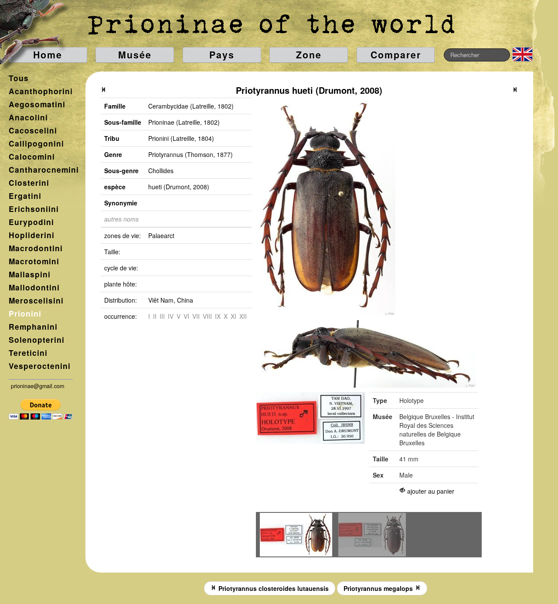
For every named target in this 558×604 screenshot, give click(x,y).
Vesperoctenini (40, 366)
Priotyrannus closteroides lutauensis (273, 588)
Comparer (396, 54)
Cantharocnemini (44, 169)
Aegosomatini (37, 104)
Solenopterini (37, 339)
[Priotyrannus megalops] (515, 90)
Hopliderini (31, 235)
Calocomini (32, 156)
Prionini (25, 313)
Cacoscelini (33, 130)
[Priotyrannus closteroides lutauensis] (104, 90)
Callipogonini (36, 143)
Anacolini (28, 117)
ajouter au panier (430, 491)
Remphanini (33, 326)
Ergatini (25, 196)
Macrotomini (34, 261)
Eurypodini (31, 222)
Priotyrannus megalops (379, 588)
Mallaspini (30, 274)
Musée (135, 54)
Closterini (29, 182)
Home (47, 54)
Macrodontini (36, 248)
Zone (309, 54)
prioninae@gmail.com (37, 386)
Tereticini (28, 353)
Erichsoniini (34, 209)
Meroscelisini (36, 300)
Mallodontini (34, 287)
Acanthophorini (41, 91)
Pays (222, 54)
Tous (19, 78)
